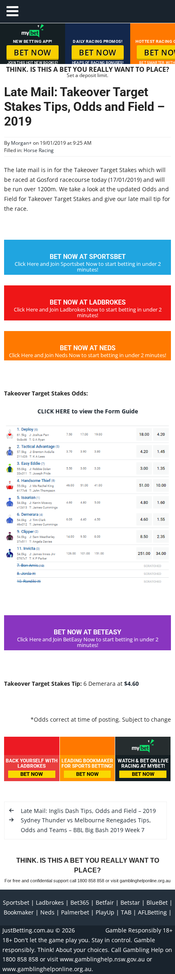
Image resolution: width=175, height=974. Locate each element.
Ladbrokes (50, 902)
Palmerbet (75, 912)
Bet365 (79, 902)
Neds (47, 912)
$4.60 (131, 683)
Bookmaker (19, 912)
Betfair (105, 902)
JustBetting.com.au (28, 930)
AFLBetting (152, 912)
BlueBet (157, 902)
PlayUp (105, 912)
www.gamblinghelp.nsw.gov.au (102, 959)
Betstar (130, 902)
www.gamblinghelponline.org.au (47, 969)
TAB (126, 912)
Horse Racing (39, 150)
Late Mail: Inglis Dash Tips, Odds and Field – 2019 (88, 811)
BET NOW (32, 52)
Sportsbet (16, 902)
